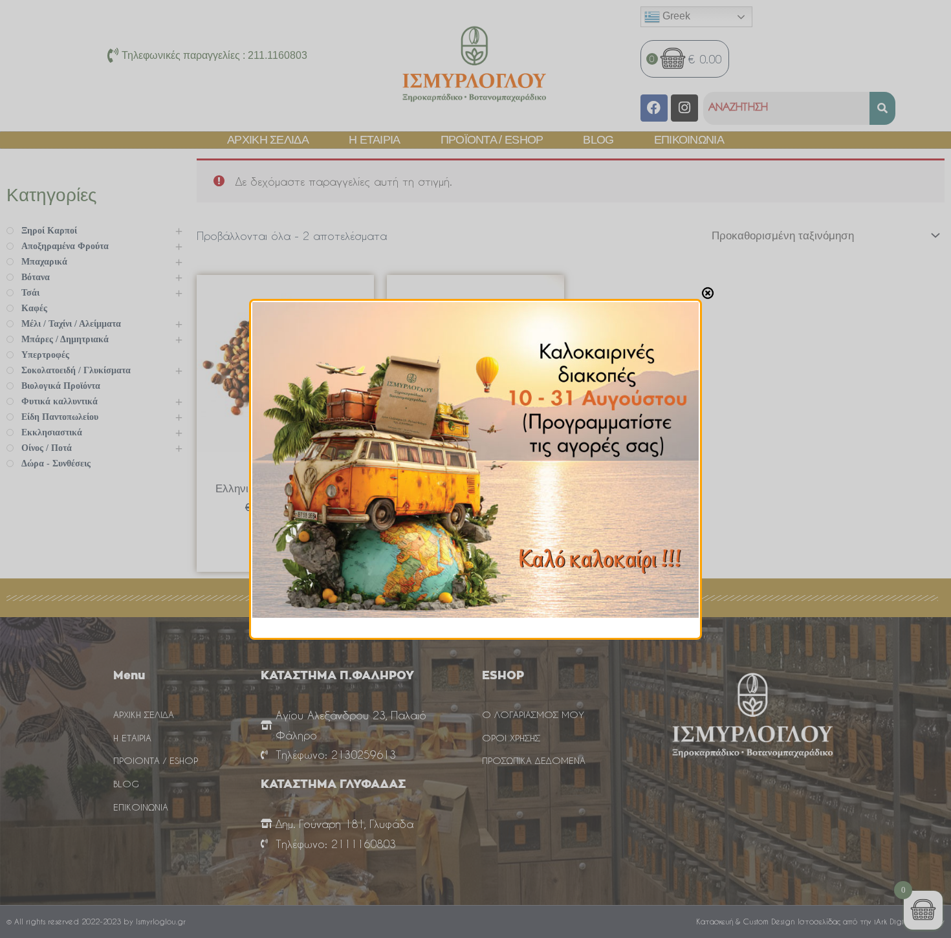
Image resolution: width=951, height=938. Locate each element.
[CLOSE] (707, 293)
